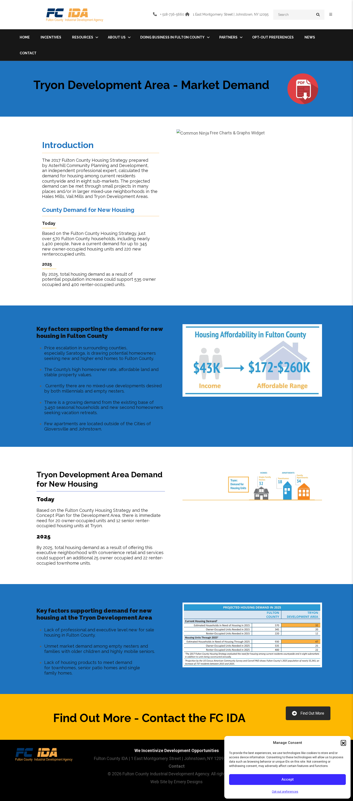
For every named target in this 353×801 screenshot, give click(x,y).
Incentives (51, 37)
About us (117, 37)
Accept (287, 779)
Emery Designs (188, 781)
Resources (82, 37)
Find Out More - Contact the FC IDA (149, 718)
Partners (228, 37)
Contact (28, 53)
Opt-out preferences (285, 791)
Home (25, 37)
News (309, 37)
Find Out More (312, 713)
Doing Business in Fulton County (172, 37)
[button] (343, 742)
